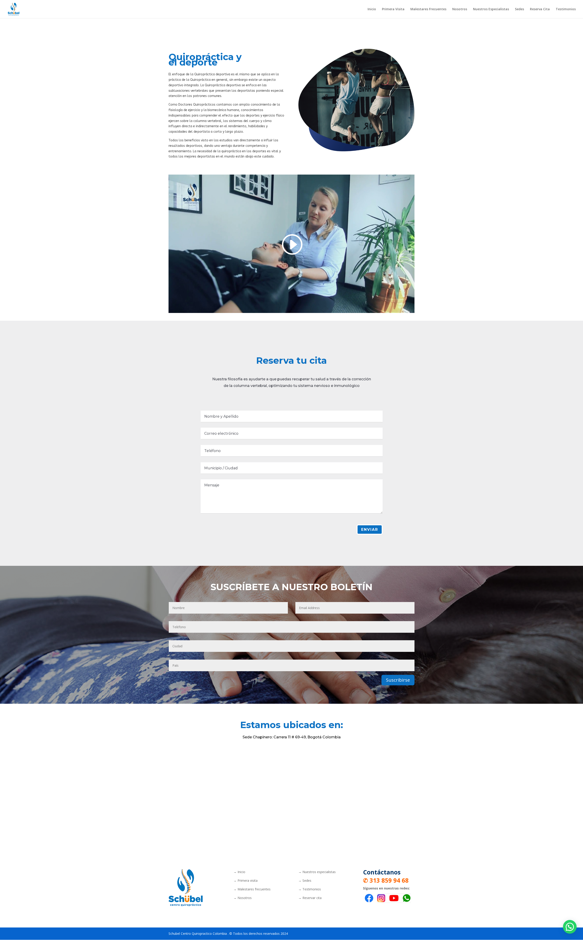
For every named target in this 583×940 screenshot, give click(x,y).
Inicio (372, 9)
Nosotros (459, 9)
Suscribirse (398, 680)
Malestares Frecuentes (428, 9)
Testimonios (566, 9)
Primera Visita (393, 9)
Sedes (519, 9)
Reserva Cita (540, 9)
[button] (570, 927)
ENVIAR (369, 529)
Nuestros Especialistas (491, 9)
